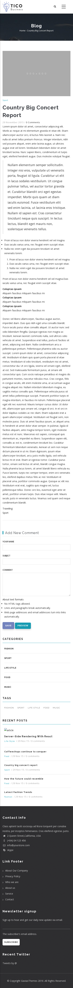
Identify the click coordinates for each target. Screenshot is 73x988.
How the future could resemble (23, 779)
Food (7, 677)
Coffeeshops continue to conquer (25, 751)
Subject (6, 555)
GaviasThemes (29, 980)
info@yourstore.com (18, 845)
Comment (8, 569)
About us (10, 887)
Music (7, 687)
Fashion (9, 649)
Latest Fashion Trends (18, 792)
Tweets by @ (10, 963)
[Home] (13, 7)
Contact (9, 899)
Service (9, 893)
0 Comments (33, 122)
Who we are (12, 882)
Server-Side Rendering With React (28, 736)
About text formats (13, 599)
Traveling (8, 508)
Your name (8, 541)
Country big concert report (21, 765)
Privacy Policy (12, 876)
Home (22, 30)
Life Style (10, 668)
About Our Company (16, 870)
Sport (5, 100)
